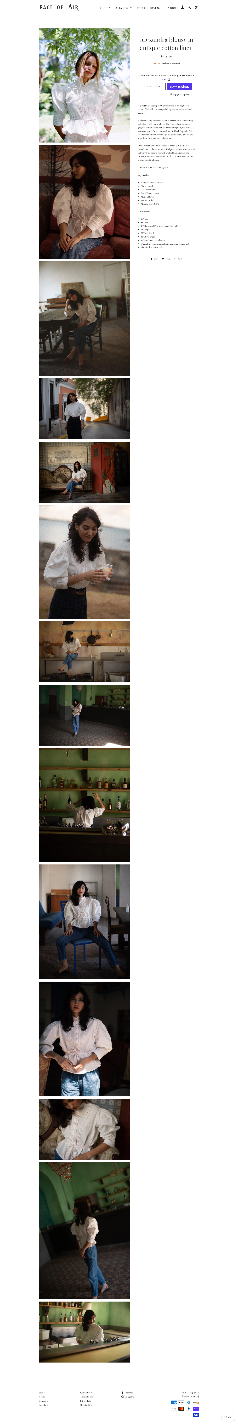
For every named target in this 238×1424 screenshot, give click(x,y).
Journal (156, 7)
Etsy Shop (43, 1404)
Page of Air (194, 1392)
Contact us (43, 1400)
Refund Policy (86, 1392)
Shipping (156, 62)
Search (42, 1392)
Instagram (129, 1396)
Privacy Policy (86, 1400)
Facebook (128, 1392)
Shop (104, 7)
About (172, 7)
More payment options (180, 94)
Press (141, 7)
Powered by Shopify (190, 1396)
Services (122, 7)
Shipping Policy (86, 1404)
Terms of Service (87, 1396)
